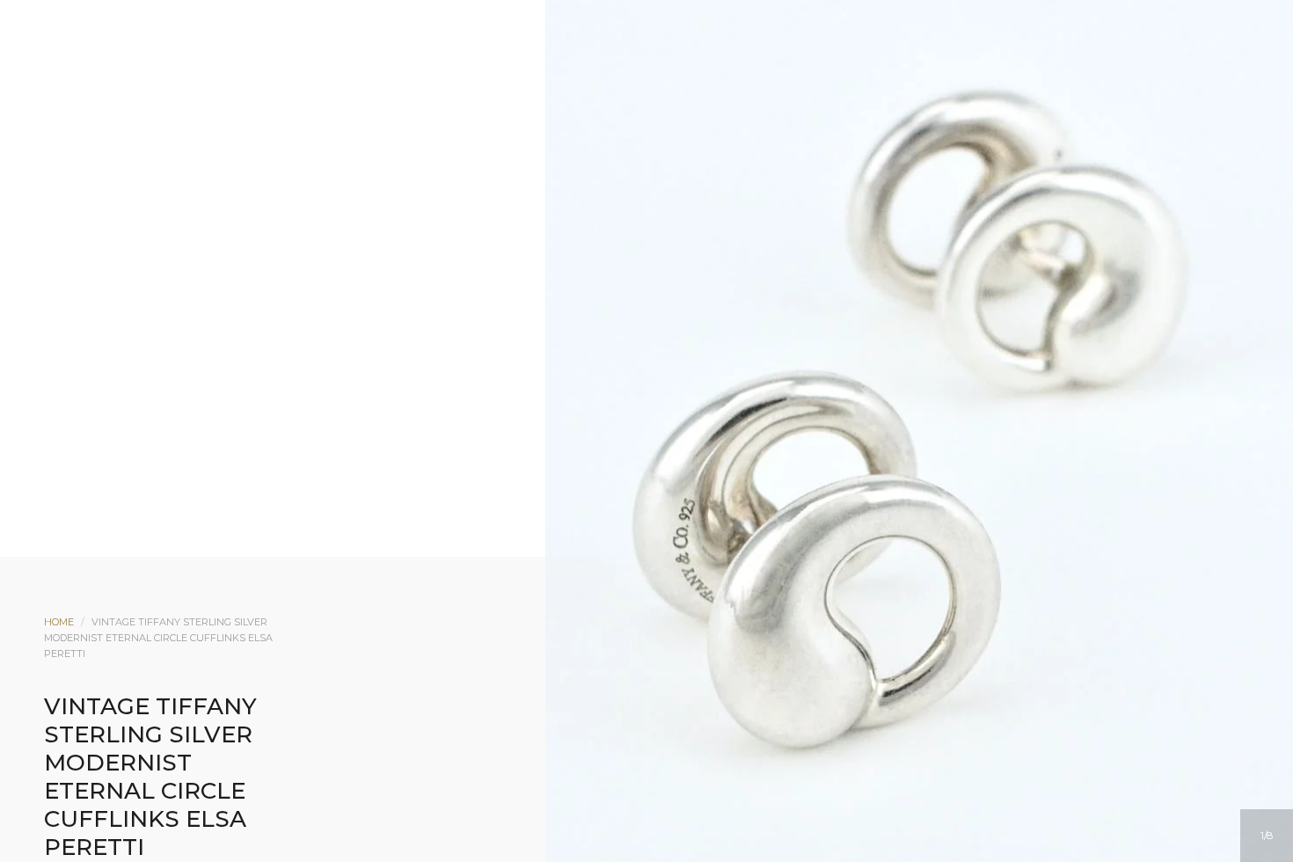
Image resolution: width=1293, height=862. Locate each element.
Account (623, 156)
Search (670, 156)
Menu (575, 156)
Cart (718, 156)
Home (59, 622)
